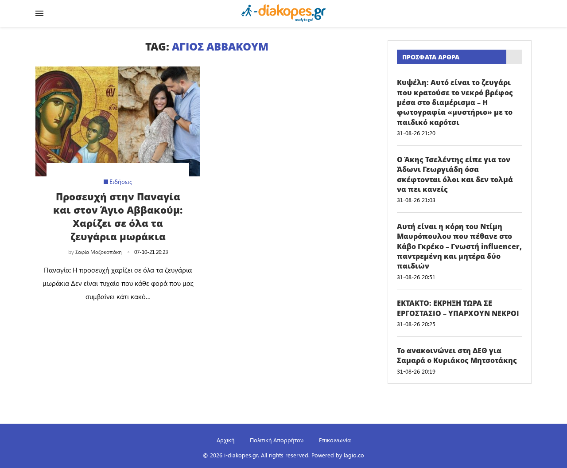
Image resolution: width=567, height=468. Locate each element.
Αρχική (225, 440)
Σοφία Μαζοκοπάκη (98, 251)
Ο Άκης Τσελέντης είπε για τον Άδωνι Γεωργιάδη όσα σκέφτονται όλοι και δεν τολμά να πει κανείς (455, 174)
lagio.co (354, 455)
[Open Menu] (39, 13)
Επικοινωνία (335, 440)
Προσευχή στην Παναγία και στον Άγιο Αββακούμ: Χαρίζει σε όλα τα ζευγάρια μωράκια (118, 216)
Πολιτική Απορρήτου (276, 440)
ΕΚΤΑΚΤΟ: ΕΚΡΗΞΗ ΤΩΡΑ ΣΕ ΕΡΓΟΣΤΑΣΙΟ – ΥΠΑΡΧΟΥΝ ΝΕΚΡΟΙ (458, 308)
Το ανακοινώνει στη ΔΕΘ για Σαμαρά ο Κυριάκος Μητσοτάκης (457, 355)
